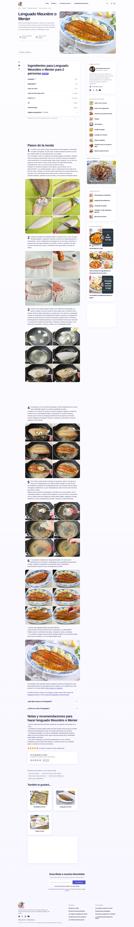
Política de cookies (42, 922)
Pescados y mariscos (25, 52)
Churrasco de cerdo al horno (103, 113)
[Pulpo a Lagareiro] (101, 172)
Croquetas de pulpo (100, 206)
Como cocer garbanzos (101, 108)
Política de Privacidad (66, 889)
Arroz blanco (98, 124)
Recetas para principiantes (102, 911)
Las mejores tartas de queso (76, 919)
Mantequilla (31, 84)
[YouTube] (99, 90)
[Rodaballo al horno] (40, 799)
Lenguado (31, 79)
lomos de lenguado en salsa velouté (57, 695)
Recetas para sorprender (35, 778)
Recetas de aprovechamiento (77, 911)
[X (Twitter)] (93, 90)
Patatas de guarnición (34, 112)
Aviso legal (59, 922)
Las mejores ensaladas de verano (78, 914)
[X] (22, 916)
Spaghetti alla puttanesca (102, 200)
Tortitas (96, 119)
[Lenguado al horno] (66, 799)
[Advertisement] (52, 850)
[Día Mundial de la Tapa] (101, 238)
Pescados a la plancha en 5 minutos (105, 914)
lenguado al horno (34, 695)
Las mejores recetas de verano (103, 908)
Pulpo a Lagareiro (95, 181)
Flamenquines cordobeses (102, 195)
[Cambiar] (45, 74)
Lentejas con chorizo (100, 135)
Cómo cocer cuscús (100, 103)
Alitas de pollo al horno (101, 151)
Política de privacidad (51, 922)
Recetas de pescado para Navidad (51, 773)
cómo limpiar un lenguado (54, 688)
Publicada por (35, 770)
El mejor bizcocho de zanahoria (77, 917)
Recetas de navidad (33, 773)
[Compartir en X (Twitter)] (19, 62)
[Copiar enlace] (19, 69)
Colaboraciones (31, 919)
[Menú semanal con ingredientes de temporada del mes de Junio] (101, 260)
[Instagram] (96, 90)
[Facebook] (90, 90)
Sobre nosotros (22, 919)
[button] (107, 3)
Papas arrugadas (99, 140)
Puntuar (46, 760)
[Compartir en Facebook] (19, 65)
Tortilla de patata (99, 129)
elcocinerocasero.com (103, 68)
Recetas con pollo (74, 908)
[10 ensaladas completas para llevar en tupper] (101, 285)
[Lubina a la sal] (40, 823)
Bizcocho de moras (100, 216)
